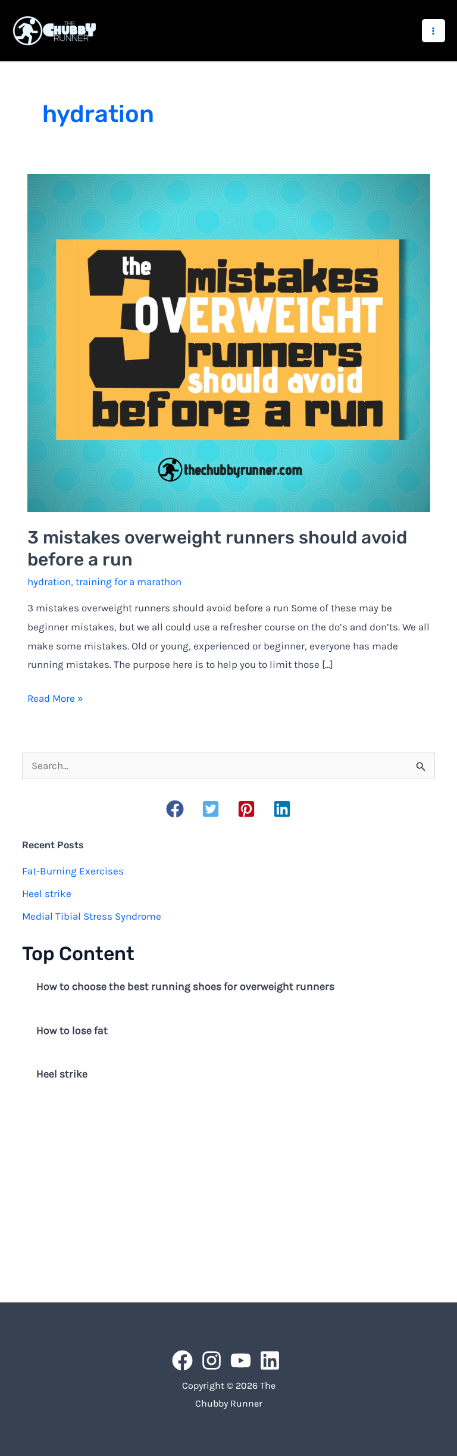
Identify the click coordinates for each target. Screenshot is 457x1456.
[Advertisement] (228, 1193)
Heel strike (46, 893)
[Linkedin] (269, 1360)
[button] (175, 809)
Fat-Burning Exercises (73, 871)
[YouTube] (240, 1360)
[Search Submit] (421, 766)
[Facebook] (182, 1360)
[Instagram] (211, 1360)
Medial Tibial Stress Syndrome (91, 916)
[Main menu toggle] (434, 31)
